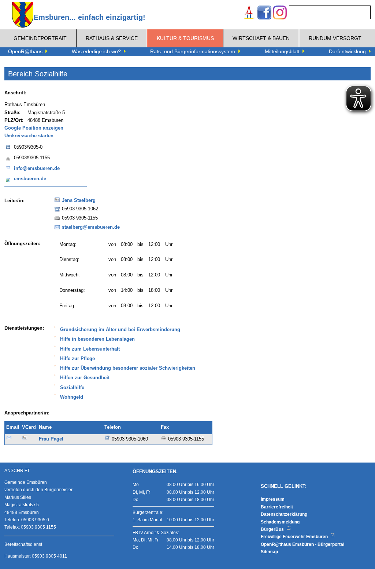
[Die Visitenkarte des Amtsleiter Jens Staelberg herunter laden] (57, 201)
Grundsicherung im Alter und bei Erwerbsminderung (120, 329)
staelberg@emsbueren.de (91, 227)
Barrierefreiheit (277, 507)
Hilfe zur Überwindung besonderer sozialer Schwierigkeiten (127, 368)
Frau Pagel (51, 439)
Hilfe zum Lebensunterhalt (90, 349)
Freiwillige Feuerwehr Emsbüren (295, 536)
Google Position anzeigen (33, 128)
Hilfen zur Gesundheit (84, 377)
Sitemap (269, 551)
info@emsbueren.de (37, 168)
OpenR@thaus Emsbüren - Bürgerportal (302, 544)
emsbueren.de (30, 178)
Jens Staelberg (79, 200)
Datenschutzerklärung (284, 514)
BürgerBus (273, 529)
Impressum (273, 499)
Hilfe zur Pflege (77, 358)
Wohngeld (71, 397)
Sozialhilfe (72, 387)
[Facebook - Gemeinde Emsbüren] (264, 13)
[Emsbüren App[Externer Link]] (249, 13)
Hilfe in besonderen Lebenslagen (97, 339)
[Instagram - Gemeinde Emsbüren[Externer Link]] (279, 13)
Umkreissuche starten (28, 135)
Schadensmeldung (280, 522)
